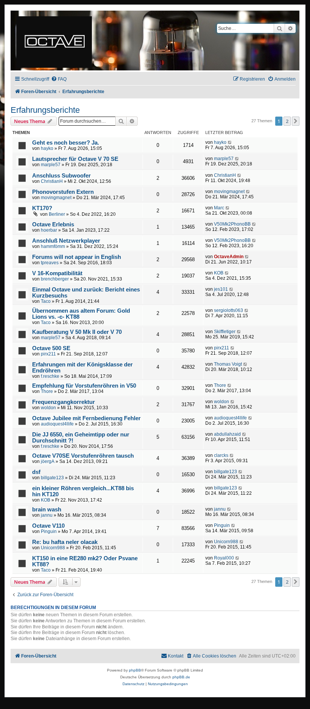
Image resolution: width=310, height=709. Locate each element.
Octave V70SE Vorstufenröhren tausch (83, 456)
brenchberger (55, 279)
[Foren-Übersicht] (54, 40)
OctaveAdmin (228, 256)
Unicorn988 (53, 547)
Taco (46, 301)
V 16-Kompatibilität (57, 273)
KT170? (42, 208)
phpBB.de (181, 677)
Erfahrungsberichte (45, 110)
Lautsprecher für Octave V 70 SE (75, 159)
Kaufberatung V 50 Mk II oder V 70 (77, 332)
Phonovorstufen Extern (63, 192)
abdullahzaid (227, 434)
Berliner (57, 214)
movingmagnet (56, 197)
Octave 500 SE (51, 348)
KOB (218, 273)
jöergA (47, 461)
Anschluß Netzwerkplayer (66, 241)
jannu (47, 515)
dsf (36, 472)
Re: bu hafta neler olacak (65, 542)
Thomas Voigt (228, 364)
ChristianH (52, 181)
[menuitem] (59, 79)
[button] (295, 121)
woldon (48, 407)
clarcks (221, 455)
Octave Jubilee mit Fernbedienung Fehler (86, 418)
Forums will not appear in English (76, 257)
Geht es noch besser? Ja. (65, 143)
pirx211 (48, 354)
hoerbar (49, 230)
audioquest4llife (57, 424)
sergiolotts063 (228, 310)
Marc (219, 207)
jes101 (221, 289)
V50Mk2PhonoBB (232, 224)
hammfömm (53, 246)
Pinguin (49, 531)
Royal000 (224, 558)
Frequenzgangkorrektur (63, 402)
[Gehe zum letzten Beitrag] (230, 142)
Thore (47, 391)
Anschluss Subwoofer (61, 176)
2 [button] (287, 121)
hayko (47, 148)
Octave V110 (48, 526)
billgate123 (52, 477)
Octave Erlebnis (53, 224)
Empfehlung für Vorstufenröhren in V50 (84, 386)
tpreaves (50, 262)
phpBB (135, 670)
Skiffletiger (225, 331)
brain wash (46, 509)
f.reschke (50, 376)
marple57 (50, 164)
